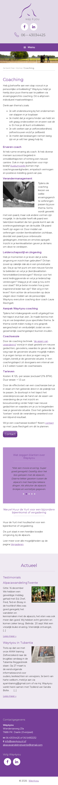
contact (49, 423)
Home (19, 68)
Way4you (29, 12)
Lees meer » (9, 636)
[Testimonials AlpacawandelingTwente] (43, 595)
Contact (10, 434)
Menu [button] (31, 47)
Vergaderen (17, 544)
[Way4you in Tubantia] (43, 655)
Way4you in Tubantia (18, 642)
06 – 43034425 (33, 35)
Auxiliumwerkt (18, 165)
